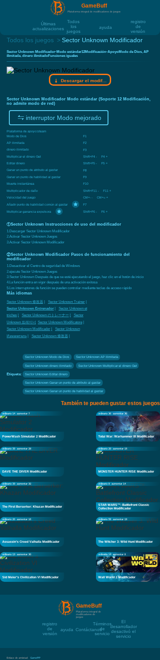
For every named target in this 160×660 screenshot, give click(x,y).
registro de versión (138, 21)
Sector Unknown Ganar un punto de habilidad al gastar (64, 391)
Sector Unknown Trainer (66, 302)
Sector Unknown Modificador (28, 329)
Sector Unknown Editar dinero (46, 374)
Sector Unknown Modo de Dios (47, 356)
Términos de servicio (102, 623)
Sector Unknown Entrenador (30, 308)
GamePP (35, 657)
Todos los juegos (73, 21)
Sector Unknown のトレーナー (45, 315)
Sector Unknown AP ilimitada (97, 356)
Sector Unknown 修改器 (25, 302)
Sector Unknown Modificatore (60, 322)
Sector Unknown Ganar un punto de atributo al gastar (62, 382)
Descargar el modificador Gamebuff (84, 80)
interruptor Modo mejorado (63, 117)
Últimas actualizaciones (48, 23)
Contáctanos (89, 629)
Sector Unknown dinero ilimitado (48, 365)
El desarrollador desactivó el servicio (123, 621)
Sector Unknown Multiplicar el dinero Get (107, 365)
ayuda (105, 27)
